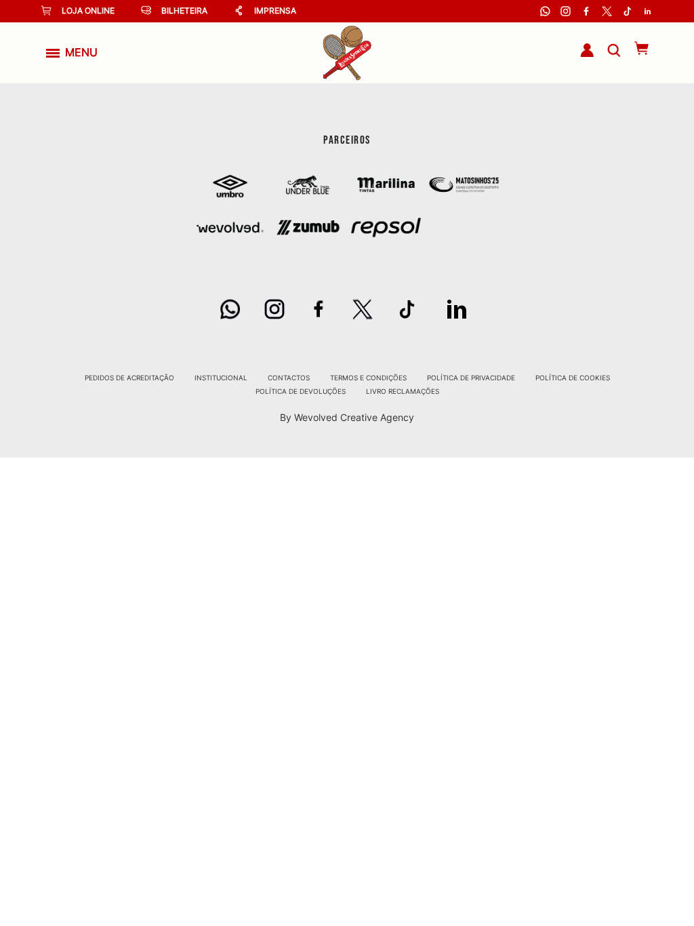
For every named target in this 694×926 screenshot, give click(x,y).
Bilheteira (184, 10)
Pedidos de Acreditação (129, 378)
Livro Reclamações (402, 391)
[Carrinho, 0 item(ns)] (635, 48)
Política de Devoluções (301, 391)
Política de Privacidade (471, 378)
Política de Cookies (572, 378)
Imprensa (275, 10)
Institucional (221, 378)
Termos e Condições (368, 378)
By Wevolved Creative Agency (347, 417)
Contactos (289, 378)
